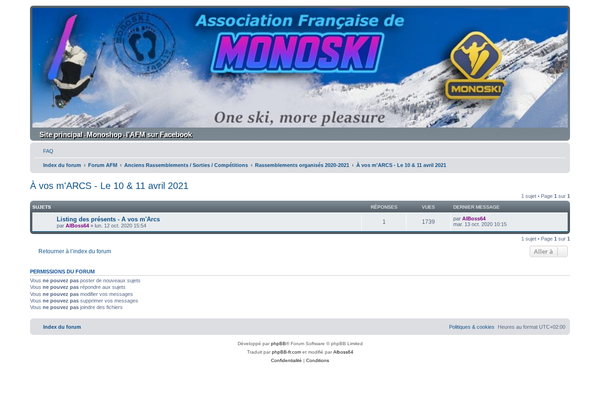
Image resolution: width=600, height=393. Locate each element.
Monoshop (104, 134)
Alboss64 (343, 352)
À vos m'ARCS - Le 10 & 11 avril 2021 (109, 186)
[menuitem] (44, 151)
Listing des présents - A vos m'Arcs (108, 219)
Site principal (60, 134)
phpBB (278, 343)
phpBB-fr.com (286, 352)
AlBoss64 (77, 225)
